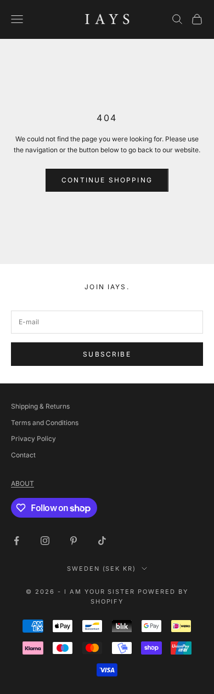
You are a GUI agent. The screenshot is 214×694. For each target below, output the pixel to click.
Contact (23, 455)
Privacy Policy (33, 438)
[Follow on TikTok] (102, 540)
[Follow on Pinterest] (73, 540)
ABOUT (22, 483)
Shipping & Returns (40, 406)
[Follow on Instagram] (45, 540)
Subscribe (107, 354)
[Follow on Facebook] (16, 540)
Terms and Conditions (44, 422)
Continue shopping (107, 180)
